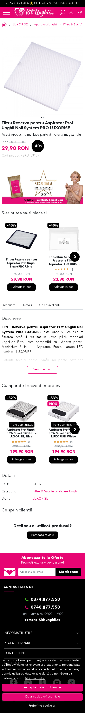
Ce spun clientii (49, 305)
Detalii (27, 305)
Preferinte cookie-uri (42, 705)
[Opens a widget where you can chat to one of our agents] (69, 706)
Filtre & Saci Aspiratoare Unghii (55, 491)
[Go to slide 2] (43, 117)
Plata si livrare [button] (17, 643)
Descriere (8, 305)
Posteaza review (42, 535)
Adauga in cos (21, 287)
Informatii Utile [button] (18, 633)
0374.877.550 (45, 600)
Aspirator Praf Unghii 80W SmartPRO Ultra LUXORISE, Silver (22, 433)
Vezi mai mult (42, 369)
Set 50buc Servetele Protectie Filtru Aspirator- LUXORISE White (63, 261)
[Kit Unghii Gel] (34, 12)
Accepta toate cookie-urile (42, 687)
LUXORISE (20, 24)
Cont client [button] (15, 653)
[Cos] (79, 12)
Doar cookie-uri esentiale (42, 696)
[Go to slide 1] (41, 117)
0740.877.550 (45, 608)
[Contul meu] (70, 12)
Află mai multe (35, 678)
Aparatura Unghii (45, 24)
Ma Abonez (68, 572)
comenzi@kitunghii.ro (42, 620)
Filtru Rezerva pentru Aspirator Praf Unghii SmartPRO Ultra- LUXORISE (21, 263)
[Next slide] (75, 257)
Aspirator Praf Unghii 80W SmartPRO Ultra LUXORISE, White (64, 433)
